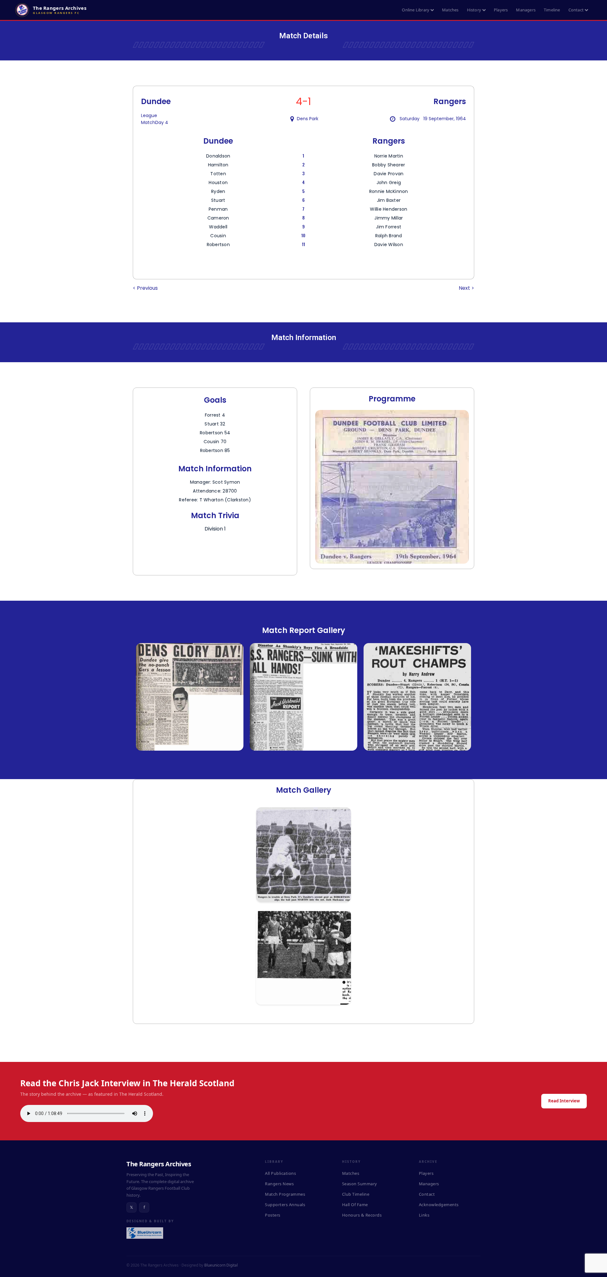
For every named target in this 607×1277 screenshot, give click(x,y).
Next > (466, 288)
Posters (272, 1215)
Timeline (552, 10)
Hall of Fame (355, 1204)
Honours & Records (362, 1215)
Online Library (415, 10)
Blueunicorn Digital (221, 1265)
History (474, 10)
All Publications (280, 1173)
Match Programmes (285, 1194)
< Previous (145, 288)
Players (501, 10)
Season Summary (359, 1184)
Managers (526, 10)
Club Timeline (356, 1194)
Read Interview (564, 1101)
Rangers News (279, 1184)
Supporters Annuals (285, 1204)
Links (424, 1215)
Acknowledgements (439, 1204)
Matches (450, 10)
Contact (576, 10)
